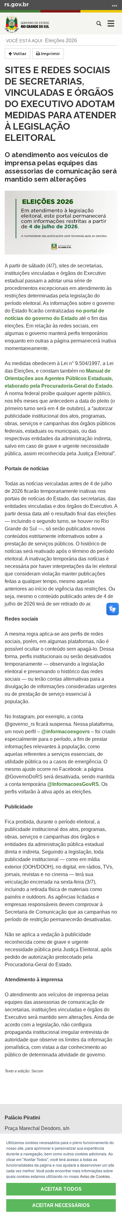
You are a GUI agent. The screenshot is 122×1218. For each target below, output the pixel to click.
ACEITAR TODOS (61, 1189)
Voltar (19, 53)
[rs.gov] (17, 4)
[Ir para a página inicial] (27, 23)
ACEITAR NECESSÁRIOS (61, 1205)
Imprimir (50, 53)
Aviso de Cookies (95, 1176)
